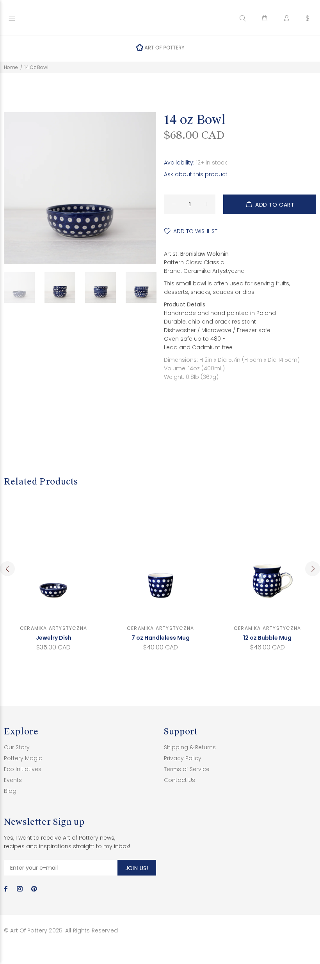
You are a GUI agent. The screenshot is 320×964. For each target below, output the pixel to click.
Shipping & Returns (190, 747)
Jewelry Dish (53, 638)
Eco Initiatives (22, 769)
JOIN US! (136, 868)
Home (11, 67)
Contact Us (179, 780)
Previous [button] (7, 568)
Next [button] (312, 568)
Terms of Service (187, 769)
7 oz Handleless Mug (161, 638)
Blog (10, 791)
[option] (24, 287)
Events (13, 780)
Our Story (17, 747)
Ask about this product (196, 174)
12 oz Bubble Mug (267, 638)
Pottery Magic (23, 758)
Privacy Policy (182, 758)
